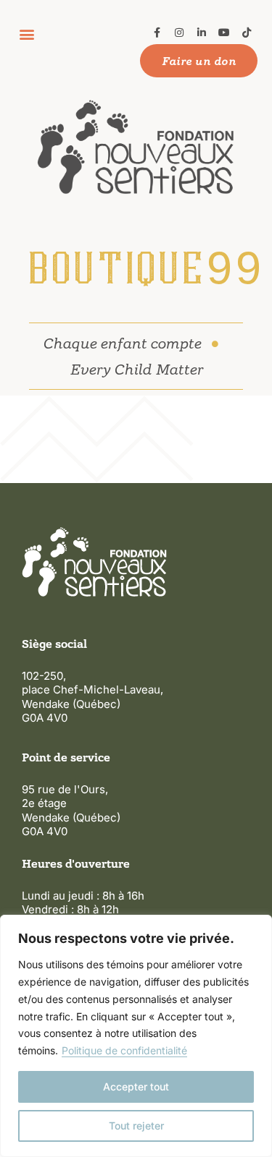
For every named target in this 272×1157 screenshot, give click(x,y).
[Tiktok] (246, 33)
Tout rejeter (136, 1125)
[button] (26, 34)
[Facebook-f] (157, 33)
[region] (136, 1036)
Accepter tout (136, 1086)
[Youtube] (224, 33)
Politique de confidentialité (124, 1050)
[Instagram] (179, 33)
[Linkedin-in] (202, 33)
